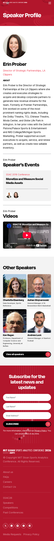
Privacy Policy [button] (41, 430)
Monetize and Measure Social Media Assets (24, 181)
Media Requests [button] (12, 534)
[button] (15, 3)
